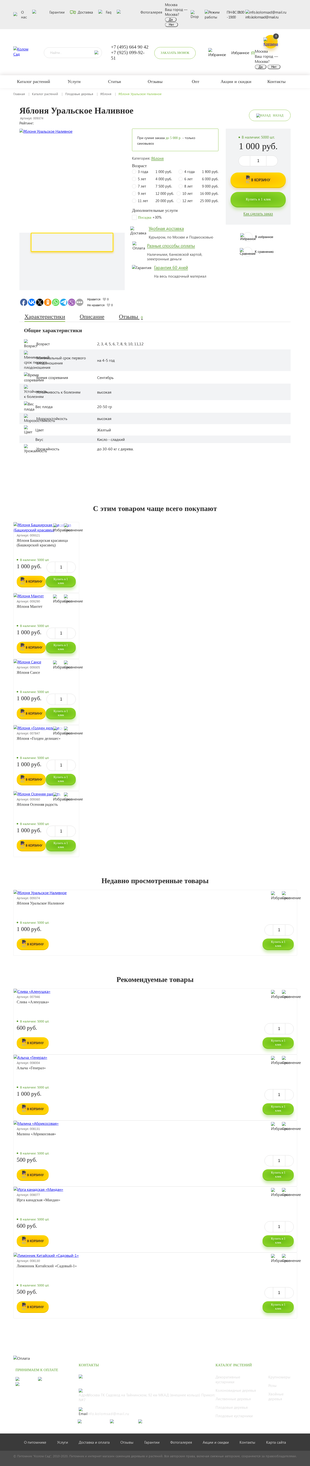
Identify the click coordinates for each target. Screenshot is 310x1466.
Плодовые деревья (79, 94)
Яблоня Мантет (29, 606)
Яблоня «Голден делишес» (39, 738)
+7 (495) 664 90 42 (129, 46)
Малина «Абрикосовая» (36, 1134)
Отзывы (131, 316)
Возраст (139, 165)
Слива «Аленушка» (33, 1002)
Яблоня (105, 94)
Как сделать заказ (258, 213)
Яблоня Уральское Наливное (40, 903)
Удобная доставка (166, 228)
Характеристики (44, 316)
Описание (92, 316)
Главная (19, 94)
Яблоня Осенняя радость (37, 804)
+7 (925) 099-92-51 (128, 55)
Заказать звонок (175, 53)
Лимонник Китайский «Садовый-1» (47, 1266)
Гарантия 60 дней (171, 267)
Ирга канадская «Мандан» (38, 1200)
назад (278, 115)
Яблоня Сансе (28, 672)
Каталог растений (45, 94)
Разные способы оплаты (171, 245)
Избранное (243, 52)
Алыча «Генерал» (31, 1068)
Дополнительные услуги (155, 210)
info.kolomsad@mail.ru (261, 17)
